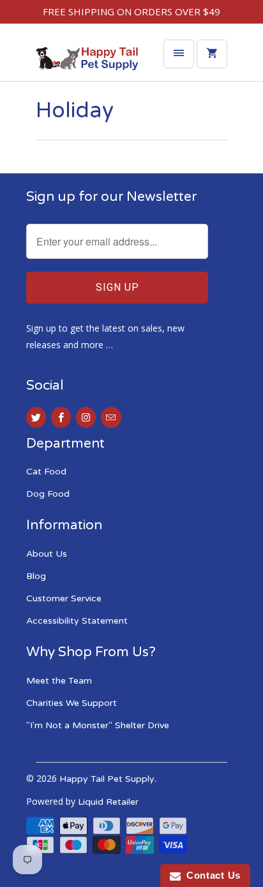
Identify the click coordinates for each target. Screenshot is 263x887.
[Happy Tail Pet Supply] (87, 62)
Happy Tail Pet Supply (106, 778)
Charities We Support (71, 703)
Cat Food (46, 471)
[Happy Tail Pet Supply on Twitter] (36, 417)
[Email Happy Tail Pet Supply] (111, 417)
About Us (46, 553)
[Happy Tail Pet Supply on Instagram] (86, 417)
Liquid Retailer (108, 801)
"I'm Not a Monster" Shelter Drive (97, 725)
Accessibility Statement (77, 620)
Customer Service (63, 598)
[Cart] (212, 54)
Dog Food (48, 493)
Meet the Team (59, 680)
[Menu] (178, 54)
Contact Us (211, 875)
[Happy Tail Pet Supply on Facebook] (61, 417)
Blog (36, 576)
